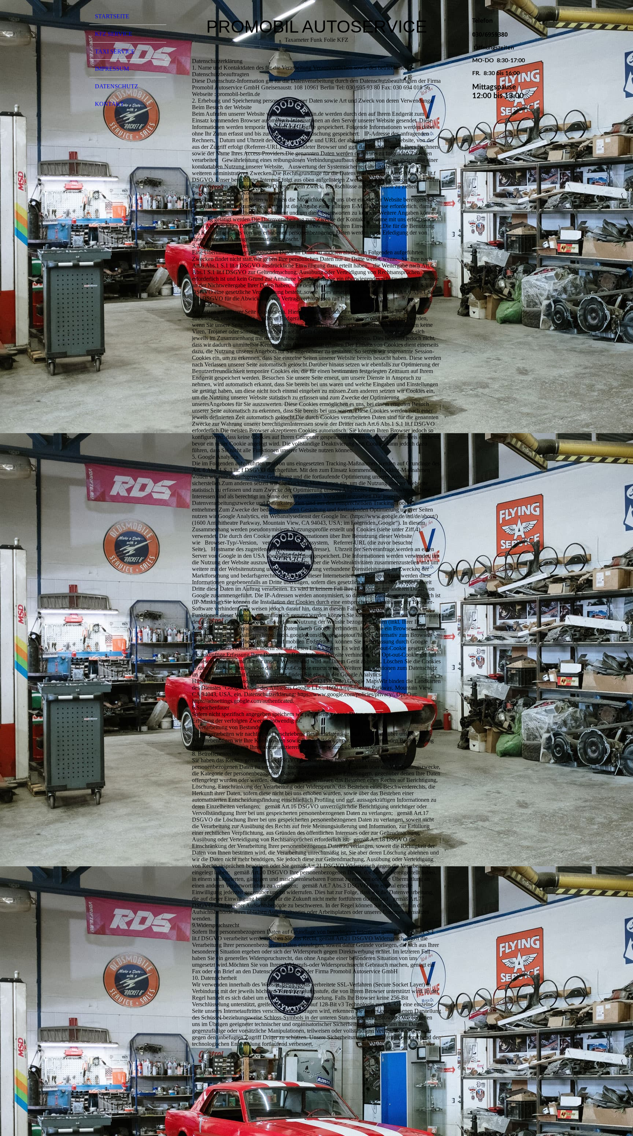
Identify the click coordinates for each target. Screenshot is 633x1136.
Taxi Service (115, 51)
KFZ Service (113, 34)
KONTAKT (109, 104)
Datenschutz (116, 86)
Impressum (112, 69)
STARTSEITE (112, 16)
